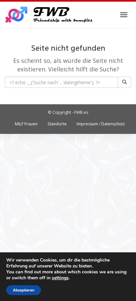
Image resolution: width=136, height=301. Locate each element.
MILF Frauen (26, 124)
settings (60, 278)
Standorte (57, 124)
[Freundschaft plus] (49, 15)
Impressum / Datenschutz (101, 124)
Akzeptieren (23, 290)
